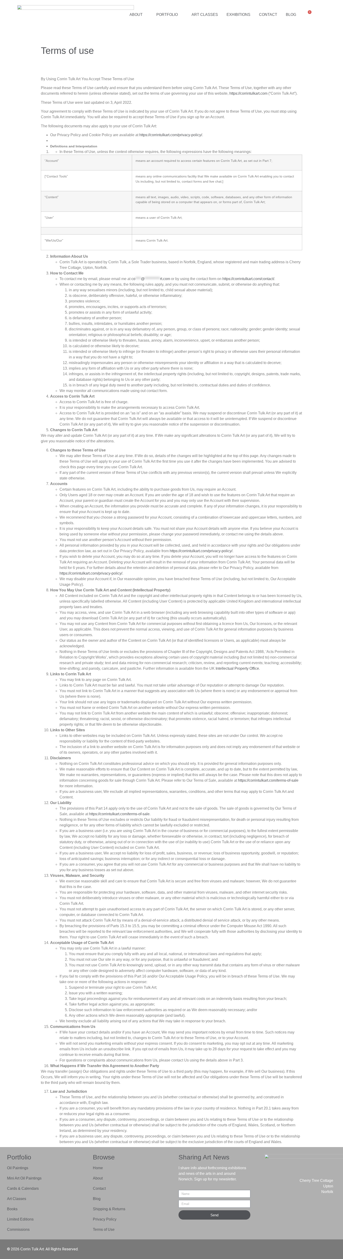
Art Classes (205, 15)
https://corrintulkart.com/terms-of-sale (268, 780)
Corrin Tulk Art (32, 1249)
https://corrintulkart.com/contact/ (248, 279)
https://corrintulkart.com (248, 93)
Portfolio (167, 15)
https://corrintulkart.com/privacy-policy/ (170, 135)
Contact (268, 15)
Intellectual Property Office (237, 668)
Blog (291, 15)
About (136, 15)
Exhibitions (238, 15)
